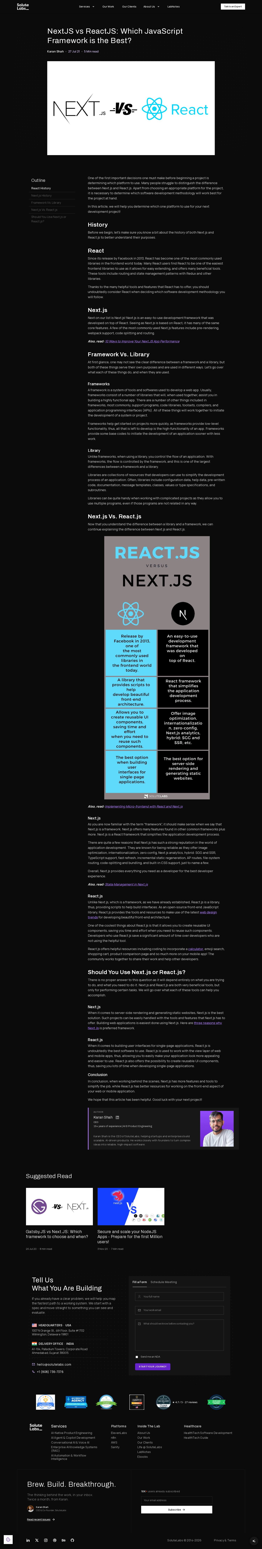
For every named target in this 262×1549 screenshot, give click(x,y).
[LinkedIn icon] (28, 1540)
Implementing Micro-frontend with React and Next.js (144, 806)
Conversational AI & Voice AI (70, 1442)
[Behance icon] (63, 1540)
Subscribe (174, 1509)
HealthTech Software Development (208, 1433)
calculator (195, 949)
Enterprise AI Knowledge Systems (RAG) (74, 1449)
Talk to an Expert (233, 6)
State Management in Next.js (126, 884)
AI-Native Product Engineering (71, 1433)
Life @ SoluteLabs (149, 1447)
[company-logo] (23, 6)
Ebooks (142, 1457)
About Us (143, 1433)
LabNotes (144, 1452)
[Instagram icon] (45, 1540)
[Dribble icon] (54, 1540)
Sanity (115, 1447)
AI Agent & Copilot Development (73, 1438)
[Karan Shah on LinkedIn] (117, 1117)
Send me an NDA (150, 1357)
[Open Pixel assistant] (254, 1541)
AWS (114, 1442)
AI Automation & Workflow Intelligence (68, 1457)
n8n (113, 1438)
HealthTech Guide (196, 1438)
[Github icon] (72, 1540)
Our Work (143, 1438)
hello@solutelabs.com (54, 1364)
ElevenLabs (119, 1433)
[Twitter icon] (37, 1540)
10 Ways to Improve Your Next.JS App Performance (142, 341)
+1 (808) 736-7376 (50, 1372)
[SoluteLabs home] (36, 1427)
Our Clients (145, 1442)
